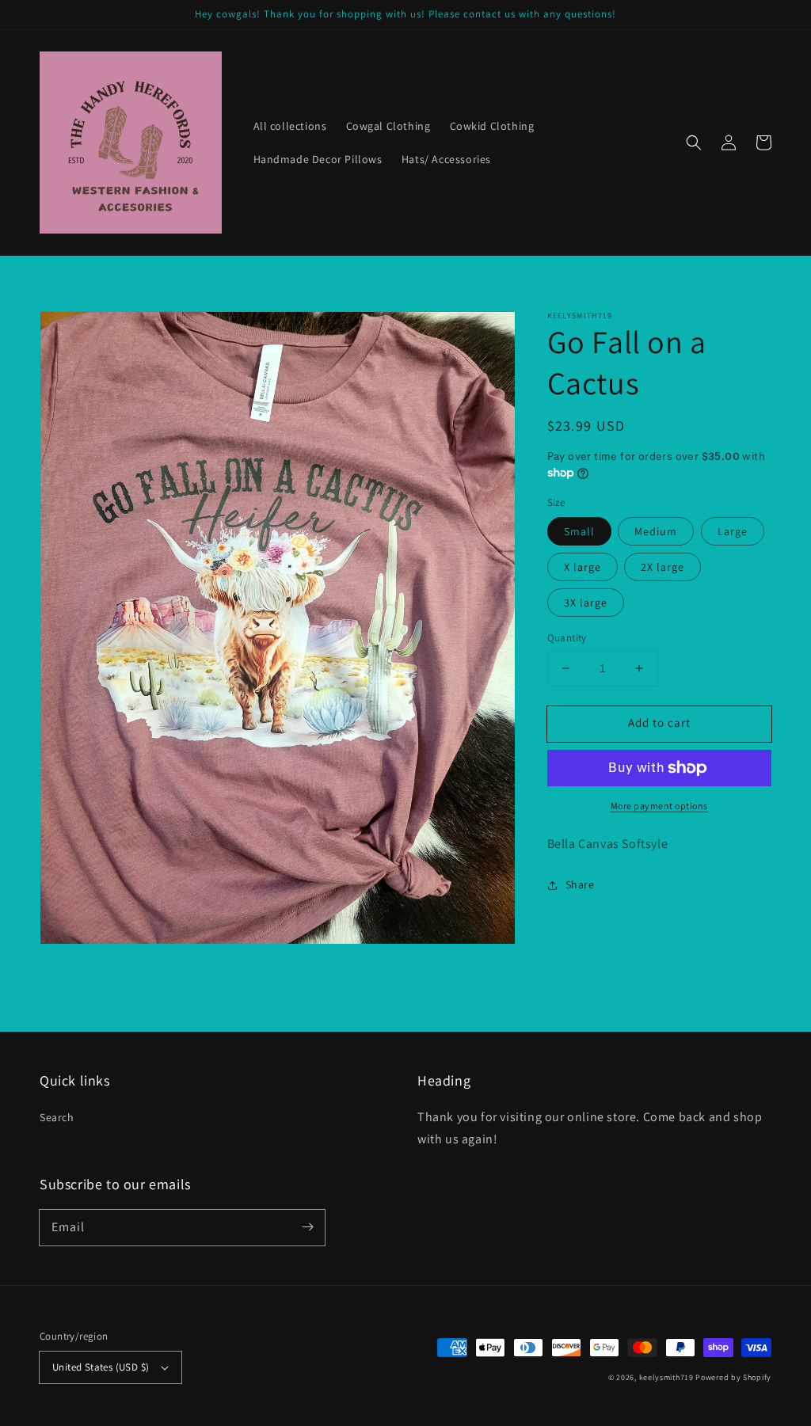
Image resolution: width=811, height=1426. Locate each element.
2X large (662, 567)
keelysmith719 (666, 1377)
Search (57, 1117)
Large (733, 531)
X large (582, 567)
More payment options (659, 806)
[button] (693, 142)
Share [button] (580, 884)
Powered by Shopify (733, 1377)
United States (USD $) (100, 1367)
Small (579, 531)
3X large (585, 602)
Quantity (567, 638)
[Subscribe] (307, 1227)
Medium (655, 531)
